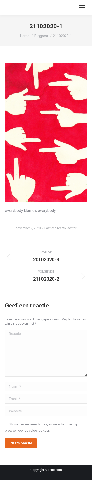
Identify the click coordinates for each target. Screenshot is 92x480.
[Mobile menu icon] (82, 7)
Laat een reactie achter (60, 228)
